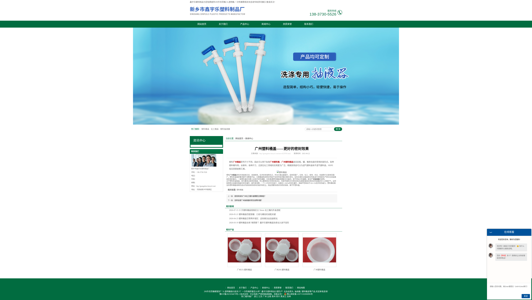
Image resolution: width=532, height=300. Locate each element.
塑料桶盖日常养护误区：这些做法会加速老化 (253, 218)
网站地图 (301, 288)
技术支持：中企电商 (249, 294)
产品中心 (244, 24)
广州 (265, 296)
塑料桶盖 (205, 129)
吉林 (289, 296)
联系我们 (308, 24)
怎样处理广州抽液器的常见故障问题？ (248, 200)
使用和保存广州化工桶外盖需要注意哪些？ (250, 196)
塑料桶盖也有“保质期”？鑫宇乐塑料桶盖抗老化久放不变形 (259, 223)
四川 (278, 296)
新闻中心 (266, 24)
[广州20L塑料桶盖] (282, 250)
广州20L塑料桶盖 (282, 270)
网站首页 (201, 24)
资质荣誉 (287, 24)
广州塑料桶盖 (319, 270)
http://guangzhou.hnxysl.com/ (206, 186)
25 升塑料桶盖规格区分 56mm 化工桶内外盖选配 (254, 210)
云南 (269, 296)
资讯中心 (199, 140)
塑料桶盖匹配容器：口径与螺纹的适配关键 (252, 214)
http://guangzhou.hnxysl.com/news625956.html (275, 154)
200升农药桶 (220, 2)
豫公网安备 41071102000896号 (300, 294)
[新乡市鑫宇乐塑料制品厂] (217, 16)
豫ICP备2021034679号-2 (229, 294)
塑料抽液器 (225, 129)
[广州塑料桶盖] (319, 250)
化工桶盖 (215, 129)
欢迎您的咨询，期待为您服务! (509, 239)
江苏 (260, 296)
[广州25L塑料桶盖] (244, 250)
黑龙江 (283, 296)
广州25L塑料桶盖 (244, 270)
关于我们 (223, 24)
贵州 (274, 296)
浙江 (256, 296)
